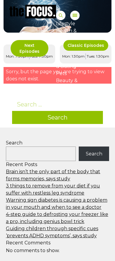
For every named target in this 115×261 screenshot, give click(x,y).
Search (57, 117)
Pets (61, 73)
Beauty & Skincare (67, 84)
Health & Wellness (66, 34)
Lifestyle (65, 23)
